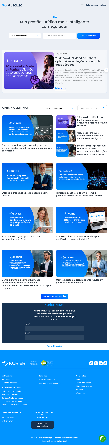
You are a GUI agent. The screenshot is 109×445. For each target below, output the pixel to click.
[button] (106, 70)
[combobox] (59, 36)
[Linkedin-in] (96, 363)
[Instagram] (91, 363)
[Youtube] (101, 363)
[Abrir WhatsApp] (102, 438)
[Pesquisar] (105, 108)
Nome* (27, 324)
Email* (27, 333)
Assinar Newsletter (54, 346)
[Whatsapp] (105, 363)
